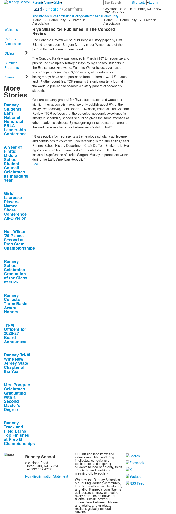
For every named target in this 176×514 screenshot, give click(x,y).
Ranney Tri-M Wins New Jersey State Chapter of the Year (17, 363)
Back (35, 163)
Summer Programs (12, 65)
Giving (58, 2)
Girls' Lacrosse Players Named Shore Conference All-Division (15, 205)
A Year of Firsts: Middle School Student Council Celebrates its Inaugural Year (16, 163)
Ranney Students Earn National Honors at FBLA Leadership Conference (15, 119)
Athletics (90, 16)
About (36, 16)
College (78, 16)
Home (38, 20)
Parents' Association (13, 41)
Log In (153, 2)
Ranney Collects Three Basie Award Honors (15, 303)
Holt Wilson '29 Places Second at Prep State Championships (19, 239)
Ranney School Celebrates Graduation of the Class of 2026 (15, 271)
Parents (38, 2)
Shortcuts (139, 2)
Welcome (11, 29)
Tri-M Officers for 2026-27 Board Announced (15, 333)
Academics (49, 16)
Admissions (65, 16)
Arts (99, 16)
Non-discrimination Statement (46, 476)
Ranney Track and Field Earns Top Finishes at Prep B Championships (19, 433)
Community (110, 16)
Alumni (48, 2)
